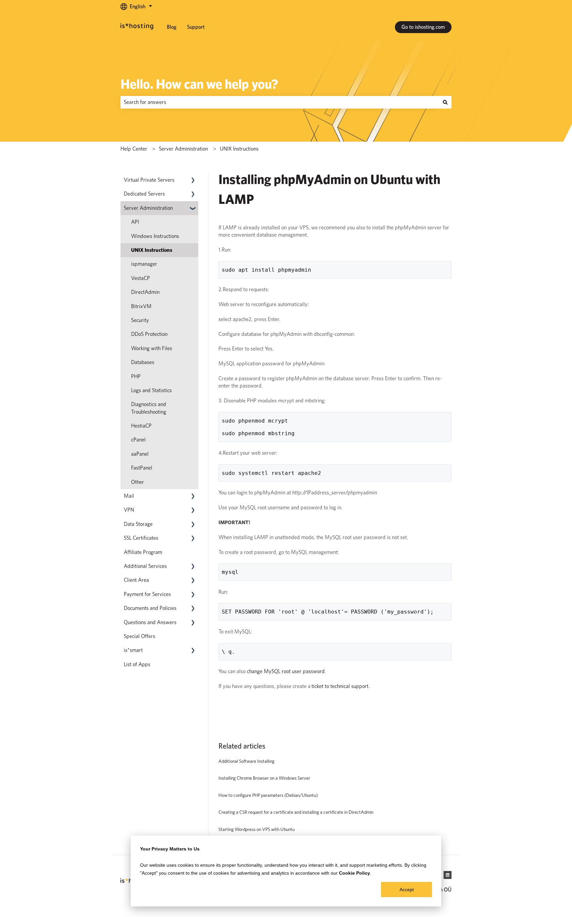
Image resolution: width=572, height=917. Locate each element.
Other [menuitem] (137, 482)
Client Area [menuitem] (136, 580)
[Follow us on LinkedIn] (448, 875)
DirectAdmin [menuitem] (145, 292)
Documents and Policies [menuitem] (150, 608)
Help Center (133, 149)
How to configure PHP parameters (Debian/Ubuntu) (268, 795)
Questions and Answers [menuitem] (150, 622)
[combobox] (279, 102)
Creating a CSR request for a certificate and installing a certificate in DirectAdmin (295, 812)
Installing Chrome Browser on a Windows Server (264, 778)
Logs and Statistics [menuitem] (151, 390)
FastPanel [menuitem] (141, 468)
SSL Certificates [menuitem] (141, 538)
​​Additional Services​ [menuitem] (145, 566)
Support (196, 27)
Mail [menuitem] (129, 496)
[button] (193, 180)
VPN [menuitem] (129, 510)
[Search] (445, 102)
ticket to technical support (339, 686)
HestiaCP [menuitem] (141, 426)
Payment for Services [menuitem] (147, 594)
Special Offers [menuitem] (139, 636)
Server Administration (183, 149)
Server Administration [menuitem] (148, 208)
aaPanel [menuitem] (140, 454)
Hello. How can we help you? (199, 84)
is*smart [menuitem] (133, 650)
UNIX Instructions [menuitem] (151, 250)
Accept (407, 889)
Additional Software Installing (246, 761)
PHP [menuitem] (136, 376)
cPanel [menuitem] (138, 439)
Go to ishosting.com (423, 27)
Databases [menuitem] (142, 362)
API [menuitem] (135, 222)
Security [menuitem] (140, 320)
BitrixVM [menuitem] (141, 306)
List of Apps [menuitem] (137, 664)
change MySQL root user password (286, 671)
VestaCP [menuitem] (140, 278)
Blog (171, 27)
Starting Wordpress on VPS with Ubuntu (256, 829)
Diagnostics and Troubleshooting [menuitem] (148, 408)
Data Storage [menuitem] (138, 524)
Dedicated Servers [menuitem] (144, 194)
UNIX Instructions (239, 149)
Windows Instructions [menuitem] (155, 236)
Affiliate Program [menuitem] (143, 552)
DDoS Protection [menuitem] (149, 334)
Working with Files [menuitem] (151, 348)
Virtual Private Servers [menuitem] (149, 180)
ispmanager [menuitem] (144, 264)
